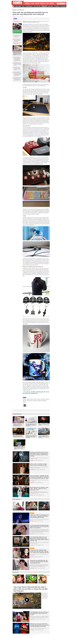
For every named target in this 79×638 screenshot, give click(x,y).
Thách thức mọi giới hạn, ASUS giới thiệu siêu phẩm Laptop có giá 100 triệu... (44, 436)
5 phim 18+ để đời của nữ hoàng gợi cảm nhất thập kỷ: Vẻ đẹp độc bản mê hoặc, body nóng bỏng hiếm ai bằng (39, 516)
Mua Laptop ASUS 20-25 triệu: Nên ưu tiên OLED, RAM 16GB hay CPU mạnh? (31, 425)
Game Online (36, 460)
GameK (15, 9)
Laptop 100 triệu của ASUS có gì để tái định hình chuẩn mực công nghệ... (19, 448)
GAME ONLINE (50, 6)
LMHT (23, 6)
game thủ (24, 57)
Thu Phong (31, 520)
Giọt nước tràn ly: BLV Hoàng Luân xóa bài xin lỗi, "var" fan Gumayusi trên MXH (17, 68)
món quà (31, 399)
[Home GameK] (14, 6)
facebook (62, 1)
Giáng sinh (27, 24)
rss (65, 1)
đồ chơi (35, 399)
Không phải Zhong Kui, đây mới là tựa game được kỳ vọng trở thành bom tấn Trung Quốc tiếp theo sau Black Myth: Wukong (39, 454)
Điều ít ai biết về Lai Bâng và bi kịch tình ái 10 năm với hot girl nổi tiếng (38, 464)
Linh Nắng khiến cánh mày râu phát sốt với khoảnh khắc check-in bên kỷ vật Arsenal (39, 613)
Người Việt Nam (29, 400)
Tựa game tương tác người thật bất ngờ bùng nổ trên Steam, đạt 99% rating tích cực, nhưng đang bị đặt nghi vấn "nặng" (39, 477)
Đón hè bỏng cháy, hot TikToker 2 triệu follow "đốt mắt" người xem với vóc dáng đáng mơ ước (39, 488)
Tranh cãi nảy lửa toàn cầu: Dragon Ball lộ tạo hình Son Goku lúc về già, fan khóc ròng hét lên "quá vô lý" (17, 79)
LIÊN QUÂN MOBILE (29, 6)
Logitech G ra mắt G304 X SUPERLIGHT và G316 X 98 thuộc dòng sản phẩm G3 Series (17, 53)
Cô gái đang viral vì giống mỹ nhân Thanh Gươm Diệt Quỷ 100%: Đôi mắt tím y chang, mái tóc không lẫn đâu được (39, 551)
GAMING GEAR (44, 6)
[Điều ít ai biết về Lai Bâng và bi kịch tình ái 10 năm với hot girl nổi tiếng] (21, 468)
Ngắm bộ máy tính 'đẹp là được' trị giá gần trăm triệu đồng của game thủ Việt (17, 31)
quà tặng (28, 399)
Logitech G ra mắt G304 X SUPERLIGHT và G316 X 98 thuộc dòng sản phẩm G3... (17, 425)
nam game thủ (44, 400)
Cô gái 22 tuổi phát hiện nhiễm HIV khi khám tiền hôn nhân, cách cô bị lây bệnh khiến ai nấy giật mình (39, 526)
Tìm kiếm (65, 3)
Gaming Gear (20, 9)
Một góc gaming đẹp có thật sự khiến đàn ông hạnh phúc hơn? (17, 436)
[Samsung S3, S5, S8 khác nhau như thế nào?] (44, 419)
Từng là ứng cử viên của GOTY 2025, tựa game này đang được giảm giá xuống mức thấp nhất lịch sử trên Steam (39, 625)
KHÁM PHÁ (37, 3)
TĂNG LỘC (32, 533)
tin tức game (43, 399)
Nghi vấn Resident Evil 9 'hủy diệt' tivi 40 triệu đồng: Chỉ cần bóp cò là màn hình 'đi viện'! (17, 64)
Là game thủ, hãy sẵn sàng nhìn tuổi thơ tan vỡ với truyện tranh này (17, 36)
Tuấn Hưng (32, 460)
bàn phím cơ (29, 127)
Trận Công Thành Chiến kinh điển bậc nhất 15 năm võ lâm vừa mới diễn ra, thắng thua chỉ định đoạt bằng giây (30, 589)
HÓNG (47, 3)
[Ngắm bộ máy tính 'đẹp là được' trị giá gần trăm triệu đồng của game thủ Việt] (17, 26)
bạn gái (24, 402)
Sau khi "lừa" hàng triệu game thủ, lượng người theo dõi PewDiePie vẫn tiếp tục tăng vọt (17, 40)
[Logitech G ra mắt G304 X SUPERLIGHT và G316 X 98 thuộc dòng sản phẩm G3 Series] (17, 48)
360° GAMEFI (63, 6)
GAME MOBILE (27, 3)
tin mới (38, 399)
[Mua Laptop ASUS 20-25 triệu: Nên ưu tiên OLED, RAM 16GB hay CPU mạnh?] (31, 419)
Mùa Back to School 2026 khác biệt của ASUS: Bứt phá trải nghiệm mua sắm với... (31, 436)
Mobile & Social (37, 469)
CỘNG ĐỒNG (51, 3)
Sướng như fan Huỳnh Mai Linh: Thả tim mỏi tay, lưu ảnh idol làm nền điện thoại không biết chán (39, 561)
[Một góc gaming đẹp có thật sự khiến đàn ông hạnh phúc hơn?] (18, 431)
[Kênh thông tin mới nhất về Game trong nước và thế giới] (18, 3)
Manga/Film (36, 520)
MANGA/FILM (42, 3)
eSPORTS (32, 3)
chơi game (36, 130)
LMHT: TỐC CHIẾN (37, 6)
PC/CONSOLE (57, 6)
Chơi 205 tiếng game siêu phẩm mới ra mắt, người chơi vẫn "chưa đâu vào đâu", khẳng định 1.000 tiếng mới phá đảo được (17, 59)
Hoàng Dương (32, 469)
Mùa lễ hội (35, 400)
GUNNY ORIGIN (18, 6)
